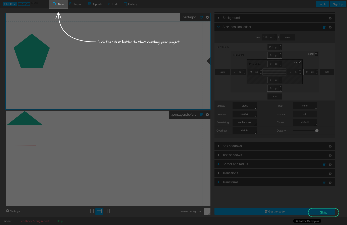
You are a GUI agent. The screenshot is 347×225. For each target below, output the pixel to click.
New (61, 4)
